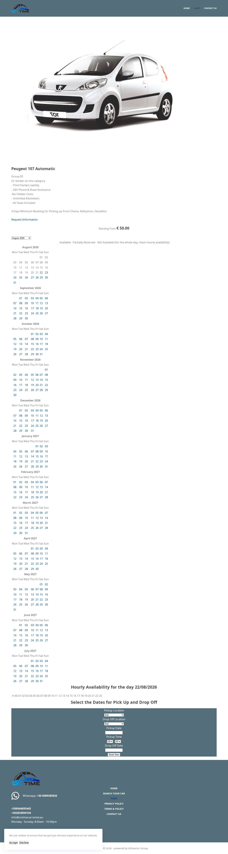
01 (20, 298)
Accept (13, 843)
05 (41, 298)
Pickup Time (114, 737)
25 (20, 277)
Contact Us (210, 8)
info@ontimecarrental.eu (27, 817)
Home (187, 8)
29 (41, 277)
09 (26, 303)
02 (26, 298)
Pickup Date (114, 728)
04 (37, 298)
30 (46, 277)
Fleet (197, 8)
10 (32, 303)
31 (14, 283)
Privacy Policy (114, 803)
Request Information (24, 219)
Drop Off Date (114, 745)
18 (37, 308)
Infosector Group (138, 848)
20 (46, 308)
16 (26, 308)
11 (37, 303)
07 (14, 303)
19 (41, 308)
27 (32, 277)
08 (20, 303)
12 (41, 303)
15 (20, 308)
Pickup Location (114, 710)
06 (46, 298)
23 (46, 272)
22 (41, 272)
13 (46, 303)
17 (32, 308)
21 (14, 313)
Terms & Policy (114, 808)
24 (14, 277)
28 (37, 277)
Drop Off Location (114, 719)
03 (32, 298)
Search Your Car (114, 793)
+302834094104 (21, 813)
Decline (24, 843)
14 (14, 308)
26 (26, 277)
